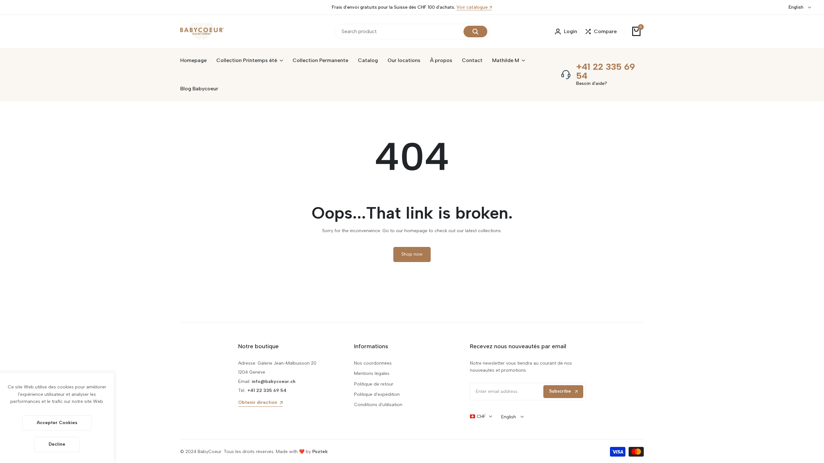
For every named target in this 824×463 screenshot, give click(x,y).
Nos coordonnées (373, 363)
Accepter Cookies (57, 422)
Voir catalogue (472, 7)
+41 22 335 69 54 (605, 71)
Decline (57, 444)
